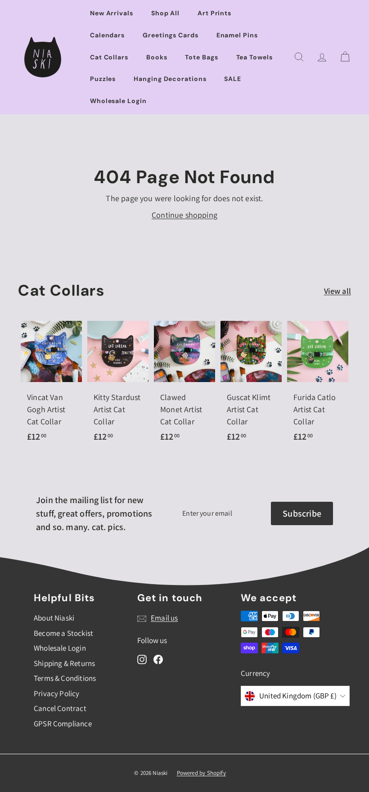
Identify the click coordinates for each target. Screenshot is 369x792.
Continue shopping (184, 215)
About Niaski (54, 618)
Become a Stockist (63, 633)
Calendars (107, 35)
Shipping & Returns (64, 663)
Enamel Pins (237, 35)
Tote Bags (201, 57)
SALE (232, 79)
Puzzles (103, 79)
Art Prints (214, 13)
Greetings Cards (170, 35)
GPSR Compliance (63, 724)
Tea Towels (254, 57)
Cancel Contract (60, 708)
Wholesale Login (118, 101)
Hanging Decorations (170, 79)
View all (337, 291)
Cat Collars (109, 57)
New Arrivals (111, 13)
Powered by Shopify (201, 773)
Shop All (165, 13)
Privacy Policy (57, 693)
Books (156, 57)
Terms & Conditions (65, 678)
